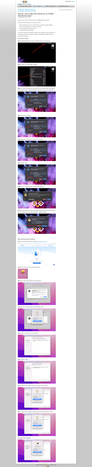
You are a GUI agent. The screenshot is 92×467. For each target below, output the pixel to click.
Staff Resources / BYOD (30, 11)
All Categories (21, 11)
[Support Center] (24, 2)
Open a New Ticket (50, 6)
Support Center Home (26, 6)
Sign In (73, 1)
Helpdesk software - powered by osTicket (46, 466)
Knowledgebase (38, 6)
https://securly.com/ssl (42, 241)
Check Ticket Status (63, 6)
